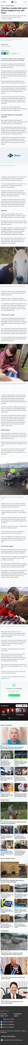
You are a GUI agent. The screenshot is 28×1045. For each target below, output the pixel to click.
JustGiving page (5, 678)
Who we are (3, 1030)
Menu (4, 2)
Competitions (18, 1014)
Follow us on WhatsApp (8, 1024)
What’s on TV (4, 1016)
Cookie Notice (4, 1032)
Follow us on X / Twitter (8, 1019)
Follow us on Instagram (8, 1027)
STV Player (4, 1014)
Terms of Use (10, 1030)
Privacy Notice (17, 1030)
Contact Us (23, 1030)
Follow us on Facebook (8, 1021)
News (2, 5)
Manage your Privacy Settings (8, 1036)
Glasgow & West (10, 5)
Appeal (16, 1016)
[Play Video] (14, 29)
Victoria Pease (4, 44)
